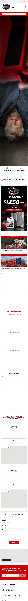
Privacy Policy (18, 538)
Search (24, 13)
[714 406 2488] (14, 440)
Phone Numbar (5, 529)
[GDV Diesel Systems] (6, 7)
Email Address (5, 525)
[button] (1, 288)
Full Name (4, 520)
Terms (6, 539)
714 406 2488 (14, 442)
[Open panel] (13, 7)
